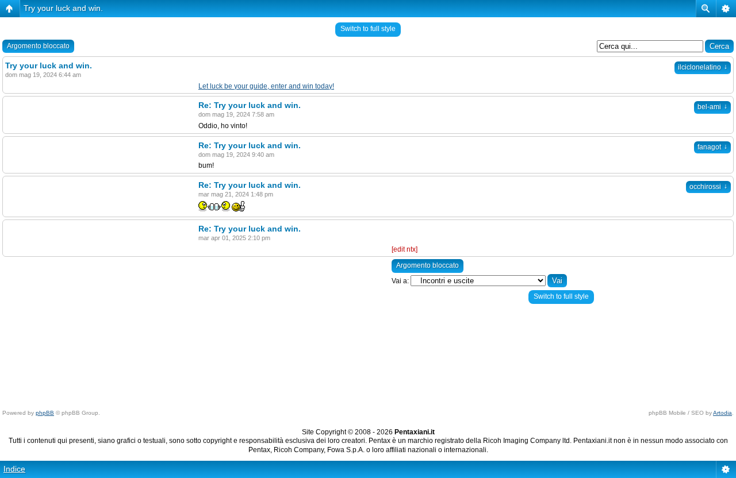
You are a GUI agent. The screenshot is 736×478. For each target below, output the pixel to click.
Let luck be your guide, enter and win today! (266, 86)
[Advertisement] (295, 325)
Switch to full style (368, 29)
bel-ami (712, 107)
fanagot (712, 147)
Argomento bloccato (38, 46)
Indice (14, 468)
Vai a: (400, 281)
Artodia (722, 413)
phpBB (45, 413)
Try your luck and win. (63, 8)
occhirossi (708, 187)
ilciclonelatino (702, 67)
